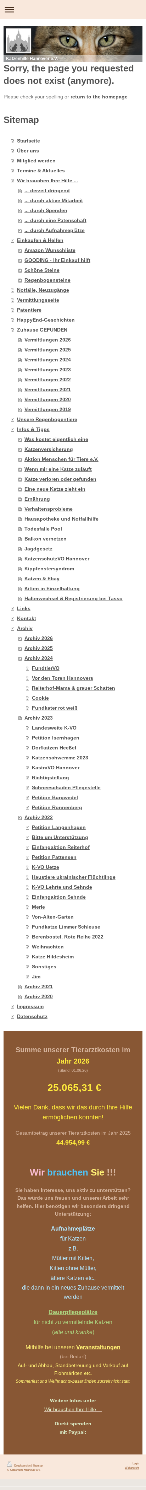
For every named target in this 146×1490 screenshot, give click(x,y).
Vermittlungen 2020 (47, 399)
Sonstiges (44, 966)
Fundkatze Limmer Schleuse (66, 927)
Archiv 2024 (38, 658)
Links (23, 608)
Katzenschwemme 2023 (60, 757)
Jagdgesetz (38, 549)
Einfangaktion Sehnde (59, 897)
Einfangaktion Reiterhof (61, 847)
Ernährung (37, 499)
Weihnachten (48, 947)
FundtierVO (46, 668)
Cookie (40, 698)
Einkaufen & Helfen (40, 240)
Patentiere (29, 310)
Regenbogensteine (47, 280)
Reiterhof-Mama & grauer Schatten (73, 688)
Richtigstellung (50, 777)
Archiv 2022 (38, 817)
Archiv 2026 (38, 638)
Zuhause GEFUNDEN (42, 330)
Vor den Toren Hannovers (62, 678)
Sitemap (38, 1465)
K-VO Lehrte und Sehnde (62, 887)
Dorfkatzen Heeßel (54, 748)
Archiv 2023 (38, 718)
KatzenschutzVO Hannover (56, 558)
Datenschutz (32, 1016)
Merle (38, 907)
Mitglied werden (36, 160)
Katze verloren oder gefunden (60, 479)
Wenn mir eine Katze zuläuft (58, 469)
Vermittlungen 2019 (47, 409)
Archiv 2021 (38, 986)
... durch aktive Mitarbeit (53, 200)
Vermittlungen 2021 (47, 389)
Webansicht (132, 1467)
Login (136, 1463)
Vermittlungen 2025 (47, 350)
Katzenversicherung (48, 449)
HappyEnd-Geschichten (46, 320)
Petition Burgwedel (55, 797)
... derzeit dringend (47, 190)
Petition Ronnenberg (57, 807)
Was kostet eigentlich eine (56, 439)
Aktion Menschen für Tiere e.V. (61, 459)
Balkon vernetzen (45, 539)
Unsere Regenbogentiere (47, 419)
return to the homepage (99, 96)
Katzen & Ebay (42, 578)
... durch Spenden (45, 210)
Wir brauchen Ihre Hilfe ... (47, 180)
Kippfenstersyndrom (49, 568)
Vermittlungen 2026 (47, 340)
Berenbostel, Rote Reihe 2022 (67, 937)
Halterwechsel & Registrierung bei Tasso (73, 598)
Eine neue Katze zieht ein (54, 489)
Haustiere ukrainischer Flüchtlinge (74, 877)
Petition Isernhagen (55, 738)
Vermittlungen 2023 (47, 369)
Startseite (28, 141)
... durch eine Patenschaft (55, 220)
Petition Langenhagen (59, 827)
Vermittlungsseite (38, 300)
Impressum (30, 1006)
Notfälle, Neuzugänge (43, 290)
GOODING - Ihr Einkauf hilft (57, 260)
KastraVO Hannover (55, 767)
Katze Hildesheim (53, 956)
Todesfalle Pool (43, 529)
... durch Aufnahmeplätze (54, 230)
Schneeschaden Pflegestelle (66, 787)
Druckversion (22, 1465)
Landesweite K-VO (54, 728)
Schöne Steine (42, 270)
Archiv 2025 (38, 648)
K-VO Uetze (45, 867)
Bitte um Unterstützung (60, 837)
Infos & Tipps (33, 429)
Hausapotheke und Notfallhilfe (61, 519)
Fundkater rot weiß (55, 708)
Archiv (25, 628)
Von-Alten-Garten (53, 917)
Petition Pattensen (54, 857)
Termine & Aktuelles (41, 170)
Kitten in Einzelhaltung (52, 588)
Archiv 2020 (38, 996)
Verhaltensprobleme (48, 509)
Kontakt (26, 618)
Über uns (28, 151)
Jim (36, 976)
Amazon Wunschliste (49, 250)
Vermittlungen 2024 (47, 359)
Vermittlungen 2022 (47, 379)
